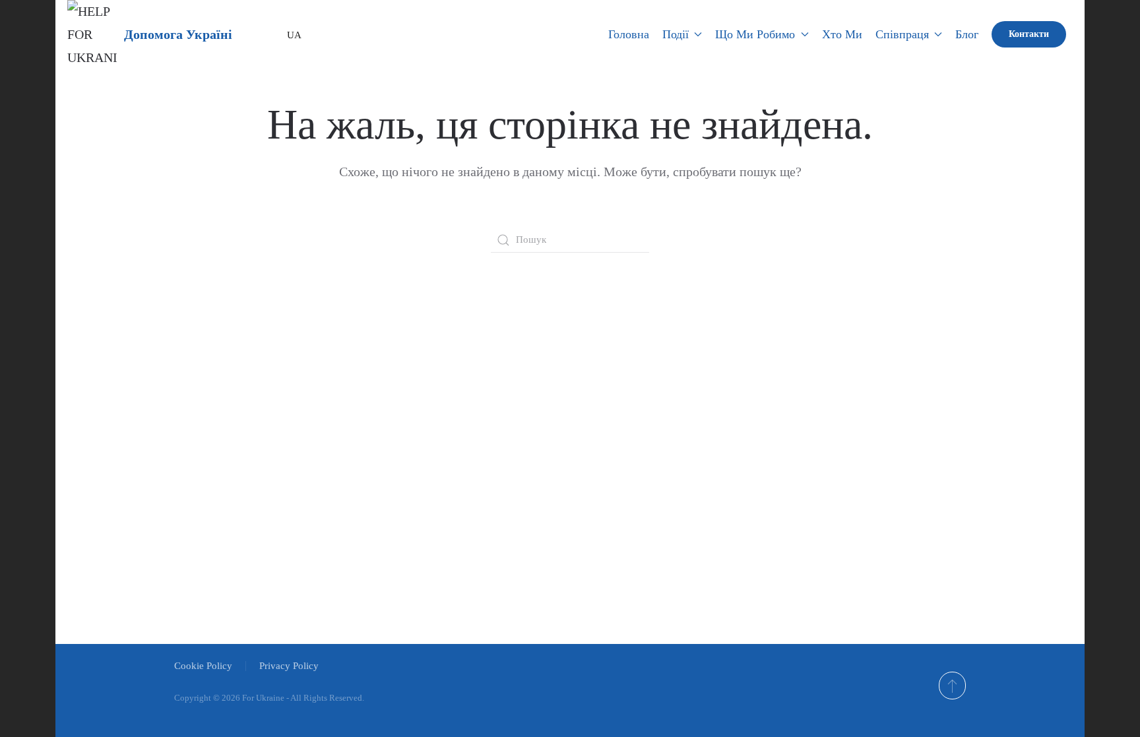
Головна (628, 34)
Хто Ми (842, 34)
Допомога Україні (178, 34)
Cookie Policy (203, 665)
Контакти (1029, 34)
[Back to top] (952, 685)
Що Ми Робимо (755, 34)
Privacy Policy (289, 665)
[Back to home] (92, 34)
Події (675, 34)
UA (289, 35)
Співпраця (902, 34)
